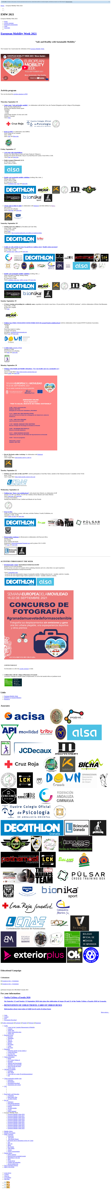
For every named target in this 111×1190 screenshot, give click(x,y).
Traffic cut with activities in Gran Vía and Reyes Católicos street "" (31, 247)
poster (9, 373)
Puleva (53, 206)
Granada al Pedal (17, 348)
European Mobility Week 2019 (16, 1119)
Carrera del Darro (12, 1052)
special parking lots (13, 1164)
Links (5, 26)
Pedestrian (7, 1049)
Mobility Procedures (9, 1133)
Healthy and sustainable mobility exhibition (16, 177)
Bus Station (11, 1147)
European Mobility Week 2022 (16, 1123)
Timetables (11, 1038)
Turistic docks (11, 1068)
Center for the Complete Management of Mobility (21, 1027)
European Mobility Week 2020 (16, 1120)
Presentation (11, 1081)
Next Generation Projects (11, 1165)
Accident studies (12, 1108)
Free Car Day (8, 511)
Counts (10, 1109)
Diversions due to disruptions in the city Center (20, 1140)
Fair (9, 1075)
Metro (9, 1145)
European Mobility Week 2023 (16, 1125)
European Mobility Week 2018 (16, 1117)
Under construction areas (14, 1032)
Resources (7, 699)
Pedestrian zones (12, 1055)
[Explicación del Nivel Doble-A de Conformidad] (7, 1188)
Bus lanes (10, 1047)
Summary (10, 1036)
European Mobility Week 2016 (16, 1114)
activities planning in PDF (20, 94)
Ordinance (10, 1102)
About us (6, 1176)
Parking (10, 1106)
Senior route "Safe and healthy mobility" (16, 105)
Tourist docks (11, 1161)
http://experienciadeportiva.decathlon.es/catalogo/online (26, 233)
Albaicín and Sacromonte (15, 1063)
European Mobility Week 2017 (16, 1116)
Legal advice (7, 1173)
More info (15, 136)
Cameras (10, 1029)
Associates (7, 28)
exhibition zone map (13, 280)
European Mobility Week (37, 49)
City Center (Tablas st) (14, 1060)
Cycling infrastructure (14, 1105)
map (9, 136)
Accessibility (7, 1177)
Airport (10, 1150)
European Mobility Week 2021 (19, 33)
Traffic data (11, 1033)
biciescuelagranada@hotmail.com (20, 543)
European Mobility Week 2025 (16, 1128)
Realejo (10, 1043)
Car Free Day (11, 1054)
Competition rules (13, 572)
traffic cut (17, 251)
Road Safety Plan (12, 1097)
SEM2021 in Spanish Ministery (12, 697)
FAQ (5, 1018)
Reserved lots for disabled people (17, 1156)
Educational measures (14, 1103)
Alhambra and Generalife (15, 1064)
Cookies (6, 1174)
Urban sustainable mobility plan (13, 1078)
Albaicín (10, 1041)
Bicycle (6, 1100)
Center (9, 1046)
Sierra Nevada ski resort (14, 1066)
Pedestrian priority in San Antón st (17, 1050)
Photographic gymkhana (11, 537)
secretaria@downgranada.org (19, 332)
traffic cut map (24, 280)
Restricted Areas (8, 1035)
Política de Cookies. (69, 1)
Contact (6, 1017)
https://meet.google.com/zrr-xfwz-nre (25, 477)
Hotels (9, 1058)
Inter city (10, 1143)
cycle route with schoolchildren (13, 152)
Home (2, 5)
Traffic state (11, 1030)
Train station (11, 1148)
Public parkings (12, 1154)
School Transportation (14, 1151)
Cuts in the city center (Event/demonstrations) (20, 1074)
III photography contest (11, 564)
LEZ (5, 1086)
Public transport (12, 1111)
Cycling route (8, 348)
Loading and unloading (14, 1162)
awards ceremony (24, 668)
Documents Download (10, 1020)
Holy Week (11, 1072)
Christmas (10, 1071)
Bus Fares (11, 1137)
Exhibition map (12, 183)
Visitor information (9, 1057)
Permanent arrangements (11, 24)
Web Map (7, 1179)
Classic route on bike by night (13, 206)
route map (10, 210)
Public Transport (8, 1134)
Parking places (8, 1153)
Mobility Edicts (8, 1131)
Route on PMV (8, 131)
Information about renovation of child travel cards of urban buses (27, 1009)
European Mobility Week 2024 (16, 1127)
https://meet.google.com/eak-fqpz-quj (26, 372)
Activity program (9, 23)
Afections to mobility (10, 1069)
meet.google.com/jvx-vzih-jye (23, 457)
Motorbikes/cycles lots (14, 1157)
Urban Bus (11, 1136)
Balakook (36, 206)
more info (15, 157)
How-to (10, 1040)
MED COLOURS (9, 1167)
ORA (9, 1159)
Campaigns (11, 1095)
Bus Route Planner (13, 1139)
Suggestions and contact (14, 1084)
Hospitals (10, 1061)
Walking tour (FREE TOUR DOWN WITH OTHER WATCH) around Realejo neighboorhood (32, 323)
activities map (10, 251)
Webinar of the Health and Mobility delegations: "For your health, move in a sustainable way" (31, 368)
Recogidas (10, 1044)
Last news (10, 1080)
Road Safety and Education (11, 1094)
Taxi (9, 1142)
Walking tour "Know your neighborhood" (16, 493)
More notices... (105, 1012)
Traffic (6, 1026)
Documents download (14, 1083)
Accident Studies (12, 1098)
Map (9, 117)
